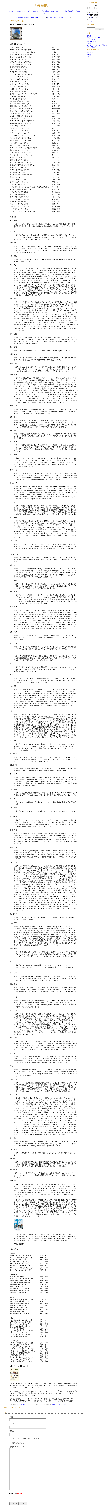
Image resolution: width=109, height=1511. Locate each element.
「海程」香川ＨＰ (92, 43)
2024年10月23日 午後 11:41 (24, 1404)
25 (91, 18)
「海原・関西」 (91, 41)
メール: (12, 1424)
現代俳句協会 (91, 39)
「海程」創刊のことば (23, 11)
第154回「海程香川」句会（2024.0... (29, 17)
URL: (11, 1431)
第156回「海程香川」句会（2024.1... (58, 17)
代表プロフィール (56, 11)
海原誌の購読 (69, 11)
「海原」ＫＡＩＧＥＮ (93, 38)
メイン (44, 17)
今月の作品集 (44, 11)
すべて (11, 11)
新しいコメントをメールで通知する (25, 1438)
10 (89, 14)
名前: (11, 1417)
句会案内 (35, 11)
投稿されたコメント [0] (59, 1404)
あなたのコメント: (16, 1447)
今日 (92, 22)
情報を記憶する (18, 1443)
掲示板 (89, 36)
